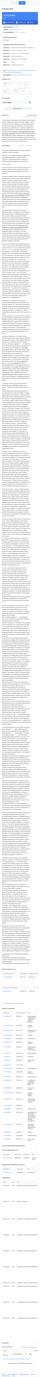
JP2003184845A (7, 977)
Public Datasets (24, 1374)
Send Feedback (12, 1374)
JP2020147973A (7, 1158)
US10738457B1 (7, 1016)
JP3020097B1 (7, 1060)
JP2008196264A (7, 1088)
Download (25, 1347)
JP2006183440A (7, 1124)
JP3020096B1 (7, 1132)
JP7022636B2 (7, 1076)
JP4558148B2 (7, 1112)
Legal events (20, 70)
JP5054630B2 (7, 1109)
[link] (5, 1354)
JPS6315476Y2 (7, 1105)
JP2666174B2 (7, 991)
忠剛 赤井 (11, 29)
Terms (32, 1374)
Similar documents (30, 70)
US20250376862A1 (8, 1093)
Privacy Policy (6, 1376)
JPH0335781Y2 (7, 1065)
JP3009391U (6, 1056)
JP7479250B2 (7, 1072)
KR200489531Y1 (7, 1080)
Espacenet (14, 75)
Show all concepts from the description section (16, 1359)
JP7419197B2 (7, 1047)
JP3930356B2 (7, 1139)
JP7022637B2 (7, 1053)
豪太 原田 (17, 29)
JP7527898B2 (7, 1038)
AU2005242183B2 (8, 1030)
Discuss (29, 75)
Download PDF (10, 22)
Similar (31, 22)
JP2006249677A (7, 1042)
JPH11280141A (7, 1099)
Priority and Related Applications (12, 72)
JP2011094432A (7, 1035)
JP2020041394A (7, 1068)
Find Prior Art (21, 22)
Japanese (16, 27)
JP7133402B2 (7, 1135)
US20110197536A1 (8, 1025)
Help (13, 1376)
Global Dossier (22, 75)
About (4, 1374)
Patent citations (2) (11, 70)
